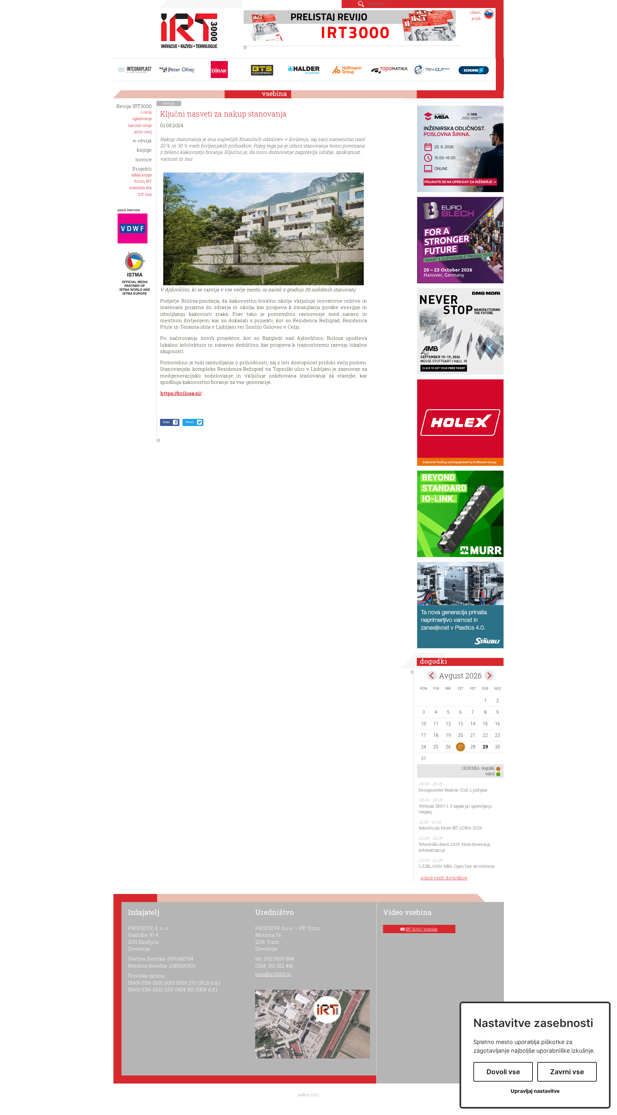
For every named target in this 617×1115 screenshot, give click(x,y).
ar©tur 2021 (308, 1095)
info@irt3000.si (273, 974)
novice (169, 103)
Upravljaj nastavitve (535, 1091)
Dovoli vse (503, 1072)
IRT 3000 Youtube (422, 929)
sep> (489, 675)
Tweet (189, 422)
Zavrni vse (567, 1072)
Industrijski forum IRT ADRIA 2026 (450, 828)
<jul (432, 675)
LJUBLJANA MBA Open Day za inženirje (457, 866)
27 (460, 746)
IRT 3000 (186, 31)
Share (166, 422)
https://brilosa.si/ (181, 393)
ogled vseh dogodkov (444, 878)
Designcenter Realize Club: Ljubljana (453, 790)
